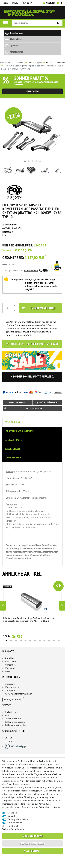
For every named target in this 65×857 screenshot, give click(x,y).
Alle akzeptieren (32, 836)
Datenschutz (11, 690)
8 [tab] (39, 640)
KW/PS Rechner (13, 457)
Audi (30, 62)
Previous (3, 606)
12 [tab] (58, 640)
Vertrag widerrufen (13, 699)
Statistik (11, 816)
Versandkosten (31, 270)
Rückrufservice (12, 712)
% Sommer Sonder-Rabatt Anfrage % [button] (32, 377)
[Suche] (58, 23)
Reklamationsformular (15, 725)
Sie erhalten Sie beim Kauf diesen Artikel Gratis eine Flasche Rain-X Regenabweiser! (56, 270)
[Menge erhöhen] (15, 305)
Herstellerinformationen (19, 431)
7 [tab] (34, 640)
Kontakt (8, 715)
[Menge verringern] (15, 310)
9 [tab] (44, 640)
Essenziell (12, 812)
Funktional (12, 826)
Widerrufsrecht (12, 687)
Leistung (9, 741)
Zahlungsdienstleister (17, 819)
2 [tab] (11, 640)
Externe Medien (15, 822)
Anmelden (9, 658)
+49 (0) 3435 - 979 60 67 (21, 3)
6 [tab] (30, 640)
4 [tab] (20, 640)
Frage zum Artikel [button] (17, 402)
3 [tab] (16, 640)
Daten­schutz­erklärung (49, 807)
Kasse (7, 671)
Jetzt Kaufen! (32, 91)
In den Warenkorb (43, 308)
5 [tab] (25, 640)
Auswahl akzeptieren (32, 844)
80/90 (38, 62)
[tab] (32, 422)
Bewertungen (12, 449)
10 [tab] (49, 640)
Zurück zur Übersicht (48, 402)
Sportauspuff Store (29, 14)
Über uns (9, 737)
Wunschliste (10, 665)
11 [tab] (53, 640)
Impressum (10, 684)
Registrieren (10, 661)
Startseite (18, 62)
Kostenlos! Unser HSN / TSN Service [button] (34, 344)
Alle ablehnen (32, 851)
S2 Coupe (61, 62)
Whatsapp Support (34, 408)
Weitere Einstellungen (13, 829)
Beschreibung (12, 422)
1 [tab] (6, 640)
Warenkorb (10, 668)
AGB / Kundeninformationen (18, 693)
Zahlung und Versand (15, 722)
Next (62, 606)
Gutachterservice (13, 718)
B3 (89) (49, 62)
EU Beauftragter (14, 440)
